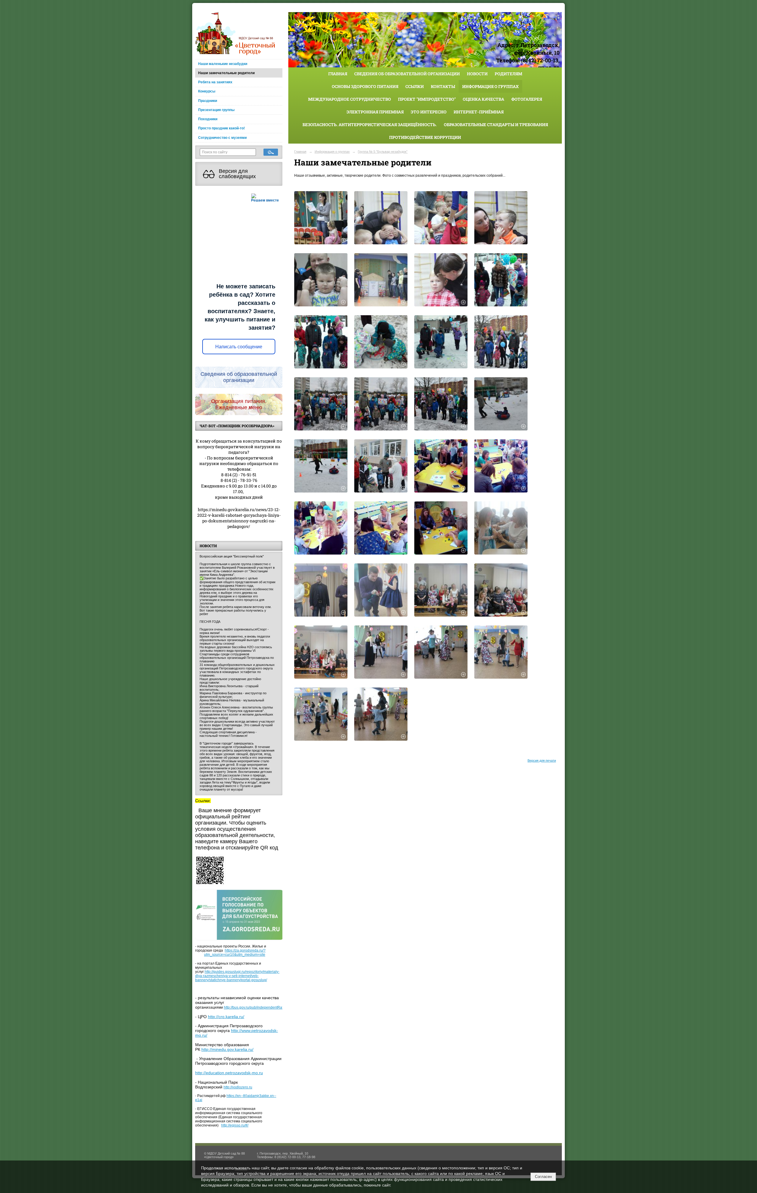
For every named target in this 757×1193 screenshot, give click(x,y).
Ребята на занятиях (215, 82)
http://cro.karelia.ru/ (226, 1016)
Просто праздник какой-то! (221, 128)
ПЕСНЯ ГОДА (210, 621)
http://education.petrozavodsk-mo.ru (229, 1072)
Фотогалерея (526, 99)
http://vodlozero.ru (238, 1087)
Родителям (508, 74)
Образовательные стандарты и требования (496, 124)
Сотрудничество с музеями (222, 138)
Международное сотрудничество (349, 99)
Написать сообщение (238, 346)
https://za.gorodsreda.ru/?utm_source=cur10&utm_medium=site (235, 952)
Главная (337, 74)
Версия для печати (542, 760)
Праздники (207, 101)
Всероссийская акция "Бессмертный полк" (232, 556)
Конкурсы (206, 91)
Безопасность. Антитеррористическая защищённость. (370, 124)
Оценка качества (483, 99)
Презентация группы (216, 110)
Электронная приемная (375, 112)
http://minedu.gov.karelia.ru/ (227, 1049)
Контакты (443, 86)
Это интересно (429, 112)
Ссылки (414, 86)
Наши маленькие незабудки (222, 64)
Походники (207, 119)
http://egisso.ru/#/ (234, 1125)
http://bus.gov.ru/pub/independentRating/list (258, 1007)
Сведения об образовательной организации (407, 74)
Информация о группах (490, 86)
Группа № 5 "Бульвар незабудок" (382, 151)
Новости (477, 74)
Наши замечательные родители (226, 73)
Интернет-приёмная (479, 112)
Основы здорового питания (365, 86)
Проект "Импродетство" (427, 99)
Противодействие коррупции (425, 137)
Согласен (543, 1176)
